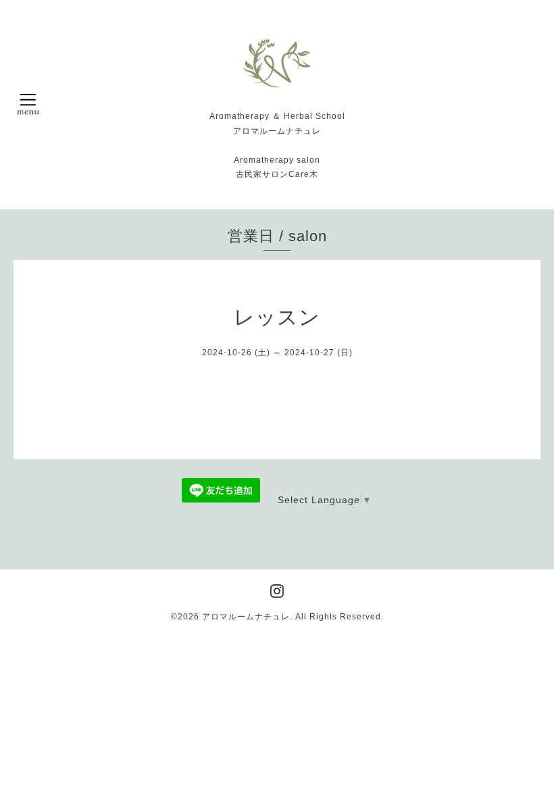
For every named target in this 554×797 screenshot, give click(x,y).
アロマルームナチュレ (246, 616)
